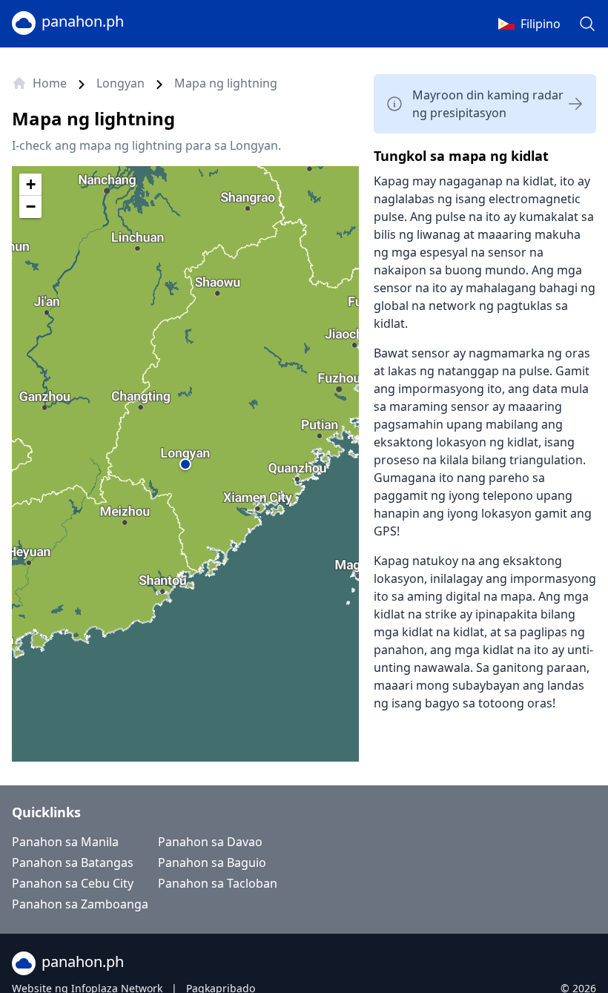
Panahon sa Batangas (72, 862)
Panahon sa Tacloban (217, 883)
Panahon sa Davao (210, 842)
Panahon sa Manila (65, 842)
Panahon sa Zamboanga (80, 904)
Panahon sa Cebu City (72, 883)
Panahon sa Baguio (212, 862)
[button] (185, 464)
